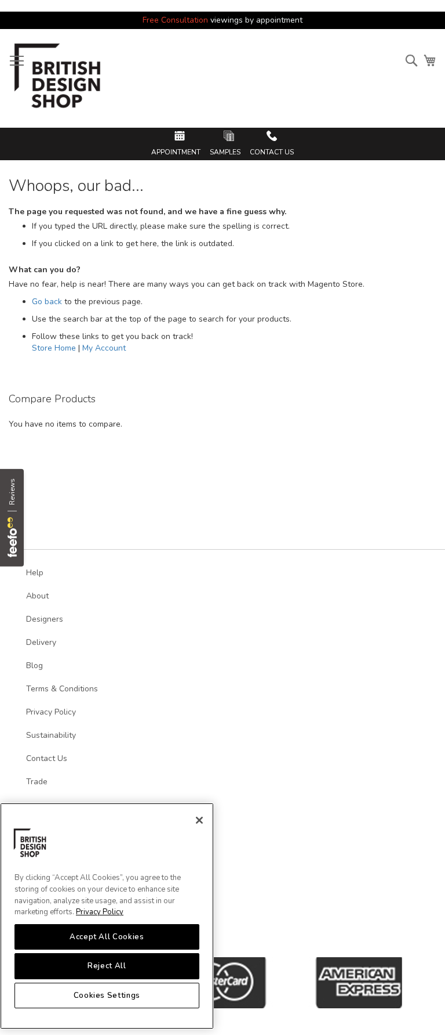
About (37, 595)
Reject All (106, 966)
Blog (34, 665)
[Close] (199, 820)
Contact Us (46, 758)
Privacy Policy (99, 912)
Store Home (54, 348)
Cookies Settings (107, 995)
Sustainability (51, 735)
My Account (104, 348)
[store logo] (58, 80)
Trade (37, 781)
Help (34, 572)
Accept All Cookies (107, 937)
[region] (107, 916)
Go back (47, 301)
